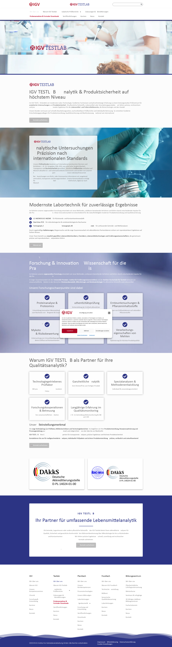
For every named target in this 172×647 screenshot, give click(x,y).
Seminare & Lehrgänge (134, 595)
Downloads (82, 617)
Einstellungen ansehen (102, 331)
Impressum (92, 335)
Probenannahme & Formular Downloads (44, 16)
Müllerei (105, 593)
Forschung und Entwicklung (83, 608)
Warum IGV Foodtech (109, 585)
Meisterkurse (130, 591)
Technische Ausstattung (110, 589)
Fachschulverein (131, 605)
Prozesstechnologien (85, 591)
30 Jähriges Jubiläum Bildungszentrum (133, 600)
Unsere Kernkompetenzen (84, 586)
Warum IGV (33, 585)
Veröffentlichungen (70, 16)
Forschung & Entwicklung (33, 600)
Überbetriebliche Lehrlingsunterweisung (134, 586)
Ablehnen (86, 331)
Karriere (83, 16)
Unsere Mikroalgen (84, 595)
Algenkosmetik (83, 603)
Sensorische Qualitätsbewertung (109, 598)
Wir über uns (34, 12)
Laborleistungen (83, 599)
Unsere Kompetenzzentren (36, 590)
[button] (109, 313)
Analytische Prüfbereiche (70, 12)
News (92, 16)
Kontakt (101, 16)
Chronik (32, 595)
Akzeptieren (69, 331)
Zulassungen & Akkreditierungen (96, 12)
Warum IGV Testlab (50, 12)
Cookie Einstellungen (82, 335)
